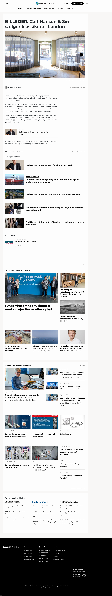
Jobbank (70, 8)
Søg (7, 3)
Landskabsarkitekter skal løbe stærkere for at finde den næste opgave (42, 514)
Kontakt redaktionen (59, 550)
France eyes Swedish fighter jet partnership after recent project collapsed (70, 514)
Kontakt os (56, 553)
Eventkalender (49, 8)
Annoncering (28, 556)
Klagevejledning (43, 558)
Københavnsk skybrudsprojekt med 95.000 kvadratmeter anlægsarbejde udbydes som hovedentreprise (44, 522)
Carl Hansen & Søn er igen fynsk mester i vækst (34, 133)
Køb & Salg (60, 8)
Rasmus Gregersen (15, 87)
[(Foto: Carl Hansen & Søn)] (45, 54)
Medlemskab (28, 553)
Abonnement (28, 550)
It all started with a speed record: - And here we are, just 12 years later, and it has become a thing (72, 522)
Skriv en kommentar (78, 152)
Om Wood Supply (58, 559)
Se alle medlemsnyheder (78, 488)
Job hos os (56, 556)
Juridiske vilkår (43, 555)
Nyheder (20, 8)
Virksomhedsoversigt (33, 8)
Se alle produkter (29, 559)
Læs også (21, 129)
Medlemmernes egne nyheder (18, 365)
